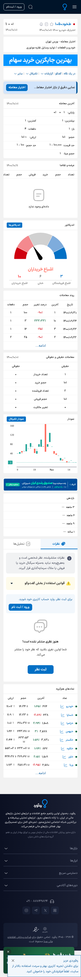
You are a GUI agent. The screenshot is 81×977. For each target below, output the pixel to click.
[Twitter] (45, 910)
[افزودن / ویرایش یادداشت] (46, 24)
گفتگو (58, 74)
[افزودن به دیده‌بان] (51, 24)
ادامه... (40, 345)
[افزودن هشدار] (41, 24)
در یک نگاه (69, 74)
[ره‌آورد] (65, 7)
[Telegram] (36, 910)
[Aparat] (55, 910)
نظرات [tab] (56, 544)
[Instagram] (26, 910)
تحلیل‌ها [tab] (19, 544)
